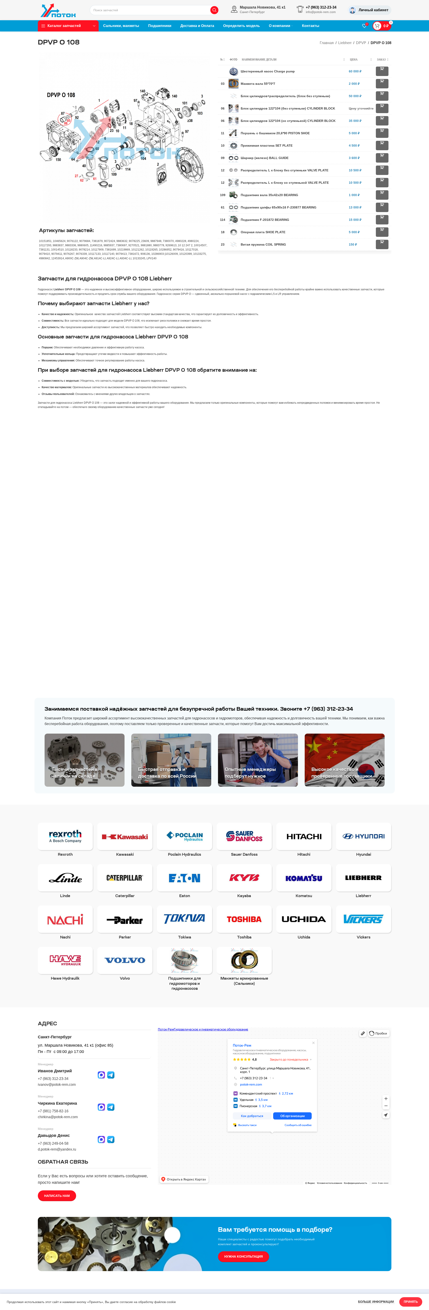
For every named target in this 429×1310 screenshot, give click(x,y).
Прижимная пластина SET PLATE (267, 145)
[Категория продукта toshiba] (244, 923)
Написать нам (57, 1196)
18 (223, 232)
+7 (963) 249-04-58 (53, 1143)
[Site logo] (58, 10)
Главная (327, 43)
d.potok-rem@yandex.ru (57, 1149)
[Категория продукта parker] (124, 923)
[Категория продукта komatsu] (303, 882)
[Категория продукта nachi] (65, 923)
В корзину (382, 71)
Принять (411, 1301)
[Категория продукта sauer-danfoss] (244, 841)
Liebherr (345, 43)
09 (223, 158)
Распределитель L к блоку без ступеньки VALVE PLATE (284, 170)
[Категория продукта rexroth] (65, 841)
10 (223, 145)
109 (222, 195)
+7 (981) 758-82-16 (53, 1111)
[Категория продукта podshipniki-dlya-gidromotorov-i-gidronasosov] (184, 970)
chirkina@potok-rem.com (58, 1117)
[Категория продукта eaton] (184, 882)
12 (223, 170)
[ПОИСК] (214, 10)
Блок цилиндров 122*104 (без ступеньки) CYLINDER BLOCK (288, 108)
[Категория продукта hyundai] (363, 841)
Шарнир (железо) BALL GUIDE (264, 158)
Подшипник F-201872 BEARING (265, 220)
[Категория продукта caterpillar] (124, 882)
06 (223, 108)
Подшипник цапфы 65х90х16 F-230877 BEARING (278, 207)
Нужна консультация (243, 1256)
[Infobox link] (258, 10)
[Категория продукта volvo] (124, 965)
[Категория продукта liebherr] (363, 882)
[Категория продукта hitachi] (303, 841)
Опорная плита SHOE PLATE (263, 232)
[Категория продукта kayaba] (244, 882)
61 (223, 207)
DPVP (361, 43)
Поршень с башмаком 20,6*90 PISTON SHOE (275, 133)
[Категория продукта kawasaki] (124, 841)
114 (222, 220)
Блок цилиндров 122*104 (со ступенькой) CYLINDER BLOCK (288, 121)
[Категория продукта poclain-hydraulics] (184, 841)
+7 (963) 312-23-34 (53, 1079)
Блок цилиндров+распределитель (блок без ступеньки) (285, 96)
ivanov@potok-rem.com (57, 1084)
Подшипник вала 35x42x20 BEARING (269, 195)
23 (223, 244)
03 (223, 83)
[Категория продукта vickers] (363, 923)
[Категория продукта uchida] (303, 923)
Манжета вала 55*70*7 (258, 83)
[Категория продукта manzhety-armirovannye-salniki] (244, 968)
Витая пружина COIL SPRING (263, 244)
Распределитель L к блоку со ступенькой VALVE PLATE (285, 182)
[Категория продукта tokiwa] (184, 923)
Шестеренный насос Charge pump (268, 71)
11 (222, 133)
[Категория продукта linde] (65, 882)
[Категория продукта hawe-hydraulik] (65, 965)
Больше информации (376, 1301)
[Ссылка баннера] (85, 760)
